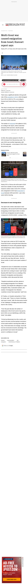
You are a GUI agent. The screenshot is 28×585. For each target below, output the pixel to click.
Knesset (2, 340)
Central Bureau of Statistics (14, 341)
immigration (3, 341)
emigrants (12, 123)
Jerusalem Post (4, 30)
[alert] (11, 570)
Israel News (10, 30)
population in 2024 (12, 97)
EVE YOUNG (4, 89)
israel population (10, 340)
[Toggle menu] (3, 24)
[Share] (2, 53)
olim (17, 340)
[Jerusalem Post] (15, 24)
